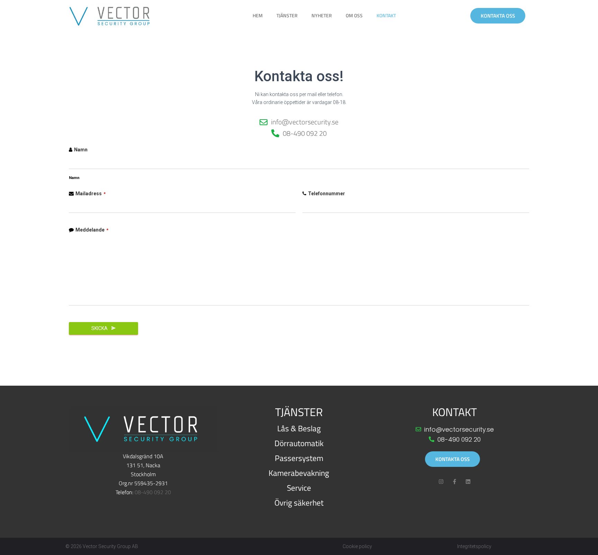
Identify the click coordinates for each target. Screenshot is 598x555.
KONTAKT (386, 15)
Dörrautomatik (299, 443)
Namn (81, 149)
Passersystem (299, 458)
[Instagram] (441, 481)
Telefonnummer (326, 193)
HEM (258, 15)
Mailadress (90, 193)
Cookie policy (357, 546)
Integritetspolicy (474, 546)
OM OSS (354, 15)
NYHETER (321, 15)
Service (299, 488)
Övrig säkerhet (299, 503)
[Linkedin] (468, 481)
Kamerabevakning (299, 473)
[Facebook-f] (454, 481)
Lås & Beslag (299, 428)
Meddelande (91, 230)
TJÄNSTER (287, 15)
